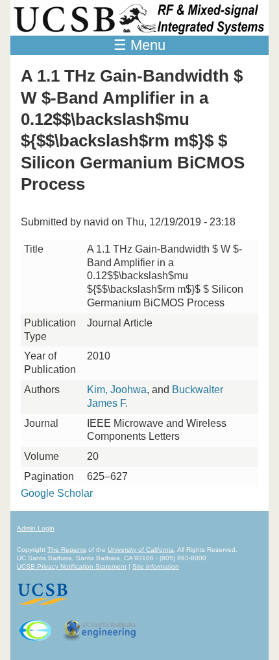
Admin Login (36, 528)
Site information (155, 566)
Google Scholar (57, 493)
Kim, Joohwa (117, 389)
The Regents (66, 549)
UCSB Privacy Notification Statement (72, 566)
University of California (141, 549)
